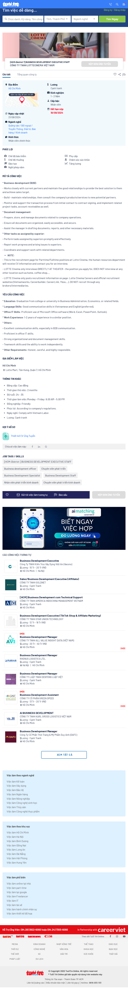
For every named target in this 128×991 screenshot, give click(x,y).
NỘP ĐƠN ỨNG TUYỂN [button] (100, 64)
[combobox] (23, 19)
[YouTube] (124, 936)
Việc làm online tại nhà (19, 883)
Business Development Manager (38, 636)
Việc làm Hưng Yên (16, 862)
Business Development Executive (39, 560)
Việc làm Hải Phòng (17, 858)
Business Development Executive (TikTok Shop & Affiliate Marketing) (60, 615)
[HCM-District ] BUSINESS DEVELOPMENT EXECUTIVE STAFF (37, 461)
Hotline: (91, 982)
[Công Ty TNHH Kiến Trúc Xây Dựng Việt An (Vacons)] (10, 566)
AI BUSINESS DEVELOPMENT (37, 712)
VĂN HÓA (64, 949)
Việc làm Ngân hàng (17, 794)
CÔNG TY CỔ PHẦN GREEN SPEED (37, 698)
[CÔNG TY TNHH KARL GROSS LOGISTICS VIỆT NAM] (10, 718)
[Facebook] (110, 936)
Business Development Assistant (39, 694)
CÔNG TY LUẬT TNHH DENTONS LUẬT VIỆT (41, 677)
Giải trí (27, 129)
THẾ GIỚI (15, 954)
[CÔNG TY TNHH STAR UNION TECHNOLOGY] (10, 621)
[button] (117, 3)
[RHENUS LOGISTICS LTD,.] (10, 661)
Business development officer (20, 468)
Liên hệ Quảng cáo (35, 982)
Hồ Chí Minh (14, 88)
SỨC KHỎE (89, 954)
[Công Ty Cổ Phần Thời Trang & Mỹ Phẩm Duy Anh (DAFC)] (10, 737)
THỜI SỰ (14, 949)
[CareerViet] (111, 930)
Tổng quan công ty (27, 74)
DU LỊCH (39, 959)
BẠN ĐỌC (113, 949)
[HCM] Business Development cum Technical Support (51, 597)
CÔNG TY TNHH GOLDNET (33, 582)
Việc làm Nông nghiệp (18, 798)
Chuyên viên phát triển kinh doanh (62, 482)
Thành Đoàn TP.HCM (73, 979)
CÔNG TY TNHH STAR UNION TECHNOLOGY (41, 619)
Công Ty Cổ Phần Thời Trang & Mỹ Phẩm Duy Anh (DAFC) (48, 734)
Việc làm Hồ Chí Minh (18, 832)
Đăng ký (108, 9)
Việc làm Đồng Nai (16, 845)
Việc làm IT (12, 900)
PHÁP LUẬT (15, 959)
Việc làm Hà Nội (15, 836)
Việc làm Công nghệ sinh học (22, 802)
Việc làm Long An (16, 849)
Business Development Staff (60, 475)
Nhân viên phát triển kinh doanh (21, 482)
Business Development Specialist (22, 475)
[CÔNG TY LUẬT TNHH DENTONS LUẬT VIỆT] (10, 679)
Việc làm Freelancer (17, 896)
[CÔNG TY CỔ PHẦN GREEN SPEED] (10, 697)
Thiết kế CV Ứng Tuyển (23, 435)
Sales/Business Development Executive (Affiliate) (49, 578)
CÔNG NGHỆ (39, 949)
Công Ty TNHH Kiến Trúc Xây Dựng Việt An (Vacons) (46, 564)
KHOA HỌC (89, 949)
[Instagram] (117, 936)
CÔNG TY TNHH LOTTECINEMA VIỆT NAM (32, 65)
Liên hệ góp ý (73, 982)
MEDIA (15, 944)
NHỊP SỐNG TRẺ (64, 944)
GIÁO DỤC (113, 944)
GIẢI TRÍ (64, 954)
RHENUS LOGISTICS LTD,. (33, 658)
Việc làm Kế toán (15, 781)
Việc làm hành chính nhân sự (22, 909)
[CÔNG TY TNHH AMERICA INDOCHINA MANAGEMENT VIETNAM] (10, 603)
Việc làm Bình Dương (17, 841)
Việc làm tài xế (14, 904)
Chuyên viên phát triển (53, 468)
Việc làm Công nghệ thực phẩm (23, 811)
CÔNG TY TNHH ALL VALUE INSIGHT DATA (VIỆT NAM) (47, 640)
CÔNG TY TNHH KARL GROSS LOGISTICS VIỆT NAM (45, 716)
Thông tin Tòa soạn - (54, 979)
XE (39, 954)
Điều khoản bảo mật (55, 982)
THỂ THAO (88, 944)
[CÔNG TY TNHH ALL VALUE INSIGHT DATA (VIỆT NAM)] (10, 639)
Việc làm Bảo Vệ (15, 789)
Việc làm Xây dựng (16, 785)
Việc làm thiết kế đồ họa (19, 913)
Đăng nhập (120, 9)
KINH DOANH (39, 944)
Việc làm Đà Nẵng (16, 853)
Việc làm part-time (16, 887)
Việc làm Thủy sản (16, 807)
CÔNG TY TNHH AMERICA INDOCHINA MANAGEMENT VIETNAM (51, 600)
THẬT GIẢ (113, 954)
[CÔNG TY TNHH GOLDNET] (10, 584)
